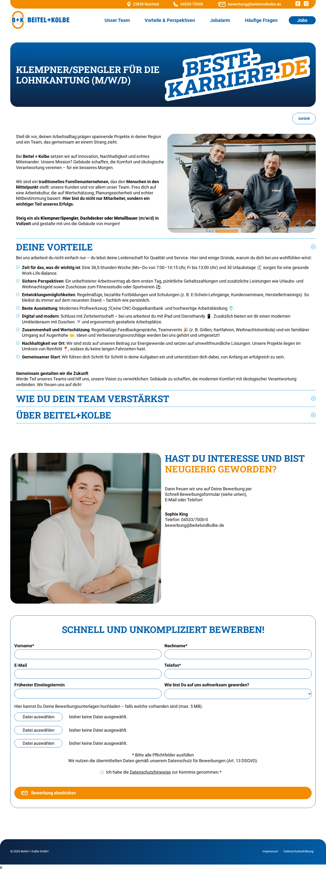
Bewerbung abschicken (53, 792)
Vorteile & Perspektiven (170, 20)
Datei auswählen (38, 716)
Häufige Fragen (261, 20)
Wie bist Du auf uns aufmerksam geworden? (206, 684)
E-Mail (20, 665)
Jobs (302, 20)
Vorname (24, 645)
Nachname (175, 645)
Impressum (270, 851)
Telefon (172, 665)
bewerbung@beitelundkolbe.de (254, 4)
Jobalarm (220, 20)
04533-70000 (191, 4)
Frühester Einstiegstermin (39, 684)
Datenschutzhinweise (150, 772)
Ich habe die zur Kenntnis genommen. (163, 772)
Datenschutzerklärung (298, 851)
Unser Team (117, 20)
